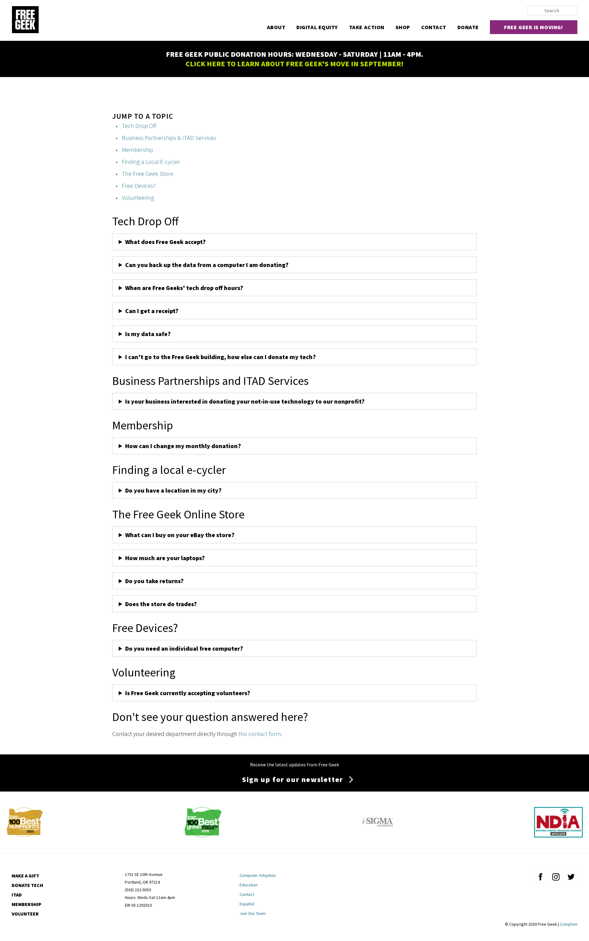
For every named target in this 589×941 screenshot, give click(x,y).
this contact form (260, 734)
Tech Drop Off (139, 126)
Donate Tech (27, 885)
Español (247, 904)
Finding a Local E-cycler (151, 161)
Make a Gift (25, 876)
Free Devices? (139, 185)
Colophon (568, 924)
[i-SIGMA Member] (377, 835)
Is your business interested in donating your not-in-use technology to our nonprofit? (244, 401)
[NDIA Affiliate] (558, 835)
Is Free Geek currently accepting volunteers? (187, 693)
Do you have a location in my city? (173, 490)
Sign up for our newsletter (292, 779)
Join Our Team (253, 913)
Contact (433, 27)
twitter (571, 877)
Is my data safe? (148, 334)
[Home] (25, 20)
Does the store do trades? (161, 604)
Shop (402, 27)
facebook (540, 877)
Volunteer (25, 914)
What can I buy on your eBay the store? (179, 535)
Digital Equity (317, 27)
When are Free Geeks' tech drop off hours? (184, 288)
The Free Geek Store (147, 173)
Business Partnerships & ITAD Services (169, 137)
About (276, 27)
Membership (137, 149)
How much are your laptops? (165, 558)
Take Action (366, 27)
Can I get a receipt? (151, 311)
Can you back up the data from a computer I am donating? (207, 265)
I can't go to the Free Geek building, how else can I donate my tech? (220, 357)
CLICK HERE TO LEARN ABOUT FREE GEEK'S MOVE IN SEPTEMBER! (294, 63)
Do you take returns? (154, 581)
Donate (468, 27)
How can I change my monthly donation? (183, 446)
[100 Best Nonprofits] (24, 835)
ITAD (17, 895)
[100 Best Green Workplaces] (202, 835)
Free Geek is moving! (533, 27)
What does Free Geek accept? (166, 242)
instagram (556, 877)
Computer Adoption (258, 875)
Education (249, 885)
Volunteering (138, 197)
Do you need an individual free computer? (184, 648)
